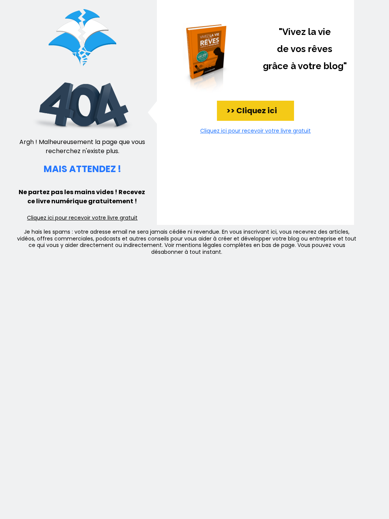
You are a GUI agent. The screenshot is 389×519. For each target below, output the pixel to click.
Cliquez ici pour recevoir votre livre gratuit (82, 218)
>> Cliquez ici (255, 110)
